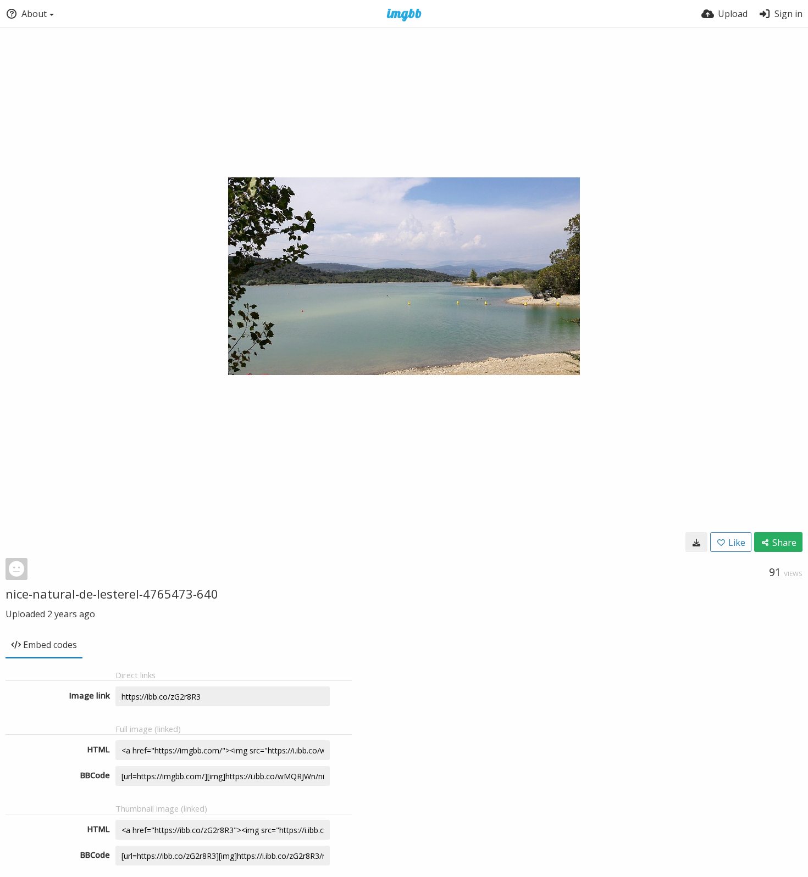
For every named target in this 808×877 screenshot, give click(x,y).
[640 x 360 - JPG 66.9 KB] (696, 542)
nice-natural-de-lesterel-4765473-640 (111, 593)
